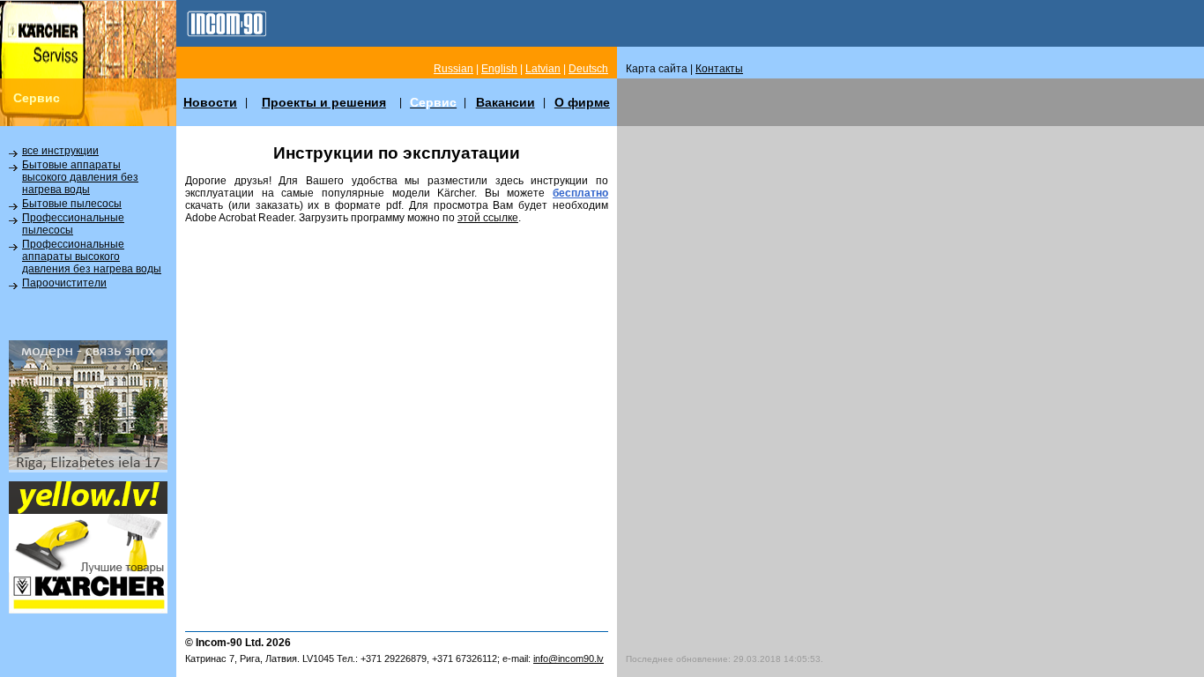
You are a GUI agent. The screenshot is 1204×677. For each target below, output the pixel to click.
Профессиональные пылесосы (73, 224)
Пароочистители (64, 283)
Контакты (719, 69)
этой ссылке (487, 218)
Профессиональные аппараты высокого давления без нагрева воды (91, 256)
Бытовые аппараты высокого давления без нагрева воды (80, 177)
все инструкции (60, 151)
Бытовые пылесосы (72, 203)
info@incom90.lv (568, 658)
